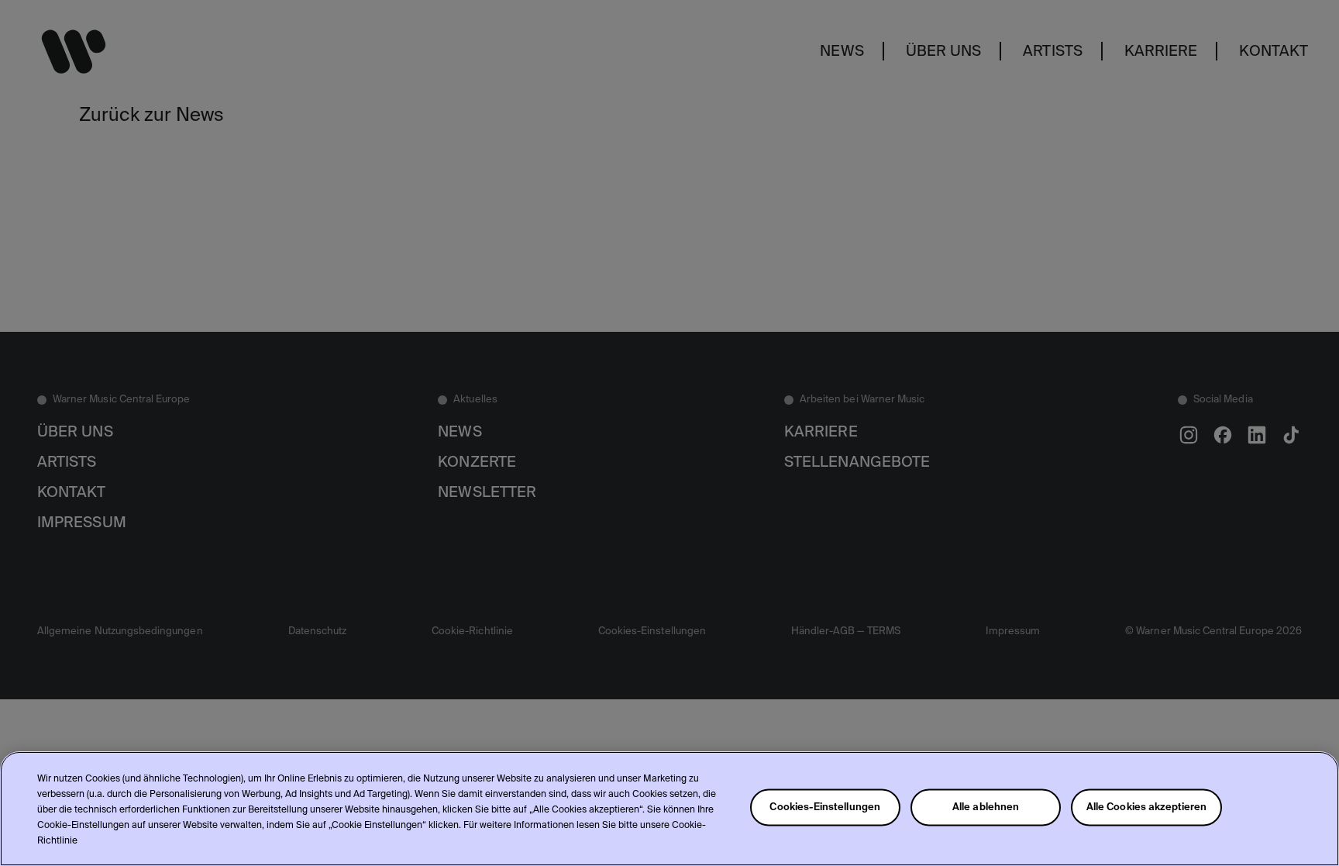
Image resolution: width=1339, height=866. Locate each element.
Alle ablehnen (986, 807)
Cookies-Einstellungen (824, 807)
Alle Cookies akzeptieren (1146, 807)
